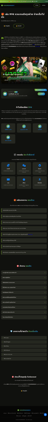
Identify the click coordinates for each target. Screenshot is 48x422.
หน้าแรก (5, 413)
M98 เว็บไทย (42, 413)
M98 (34, 44)
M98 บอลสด (18, 416)
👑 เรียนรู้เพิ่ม (7, 26)
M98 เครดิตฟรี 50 (35, 413)
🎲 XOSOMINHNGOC (7, 5)
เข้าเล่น (36, 5)
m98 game (30, 234)
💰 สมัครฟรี (18, 26)
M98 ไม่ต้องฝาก (20, 413)
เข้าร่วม (43, 5)
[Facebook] (45, 414)
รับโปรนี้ (41, 93)
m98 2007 (37, 46)
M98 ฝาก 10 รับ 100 (12, 413)
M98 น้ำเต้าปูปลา (27, 413)
